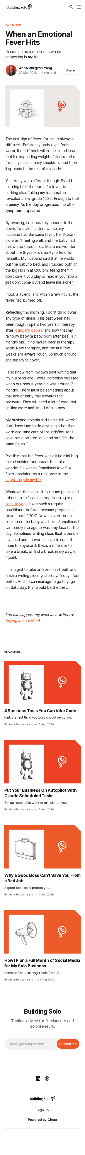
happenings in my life (23, 480)
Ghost (52, 1120)
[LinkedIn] (38, 1078)
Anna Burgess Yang (35, 68)
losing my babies (28, 330)
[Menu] (78, 7)
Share (70, 70)
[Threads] (47, 1078)
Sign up (43, 1110)
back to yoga (16, 504)
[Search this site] (71, 7)
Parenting (13, 25)
